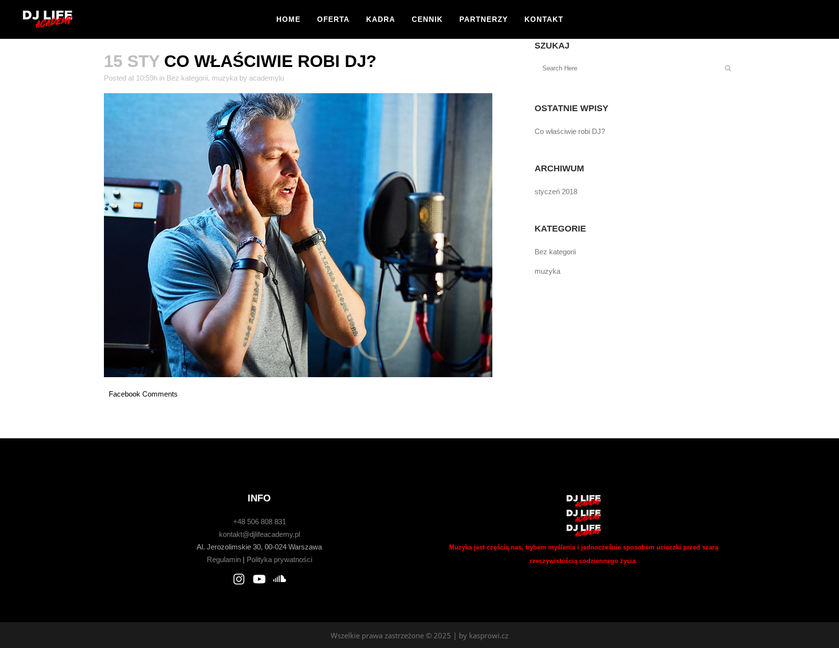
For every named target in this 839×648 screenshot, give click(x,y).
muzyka (224, 78)
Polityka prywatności (279, 559)
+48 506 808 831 (259, 521)
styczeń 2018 (556, 191)
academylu (266, 78)
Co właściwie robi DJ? (570, 131)
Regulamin (224, 559)
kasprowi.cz (488, 635)
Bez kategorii (187, 78)
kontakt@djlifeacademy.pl (259, 534)
